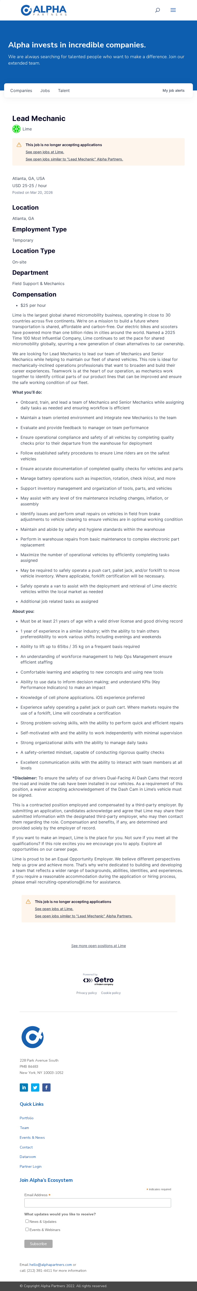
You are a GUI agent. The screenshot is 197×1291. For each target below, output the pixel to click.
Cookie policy (111, 993)
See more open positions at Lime (98, 945)
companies (21, 90)
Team (24, 1127)
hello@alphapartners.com (50, 1264)
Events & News (32, 1137)
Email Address (37, 1195)
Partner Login (31, 1166)
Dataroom (28, 1156)
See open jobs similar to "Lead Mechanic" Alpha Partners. (74, 159)
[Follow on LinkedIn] (24, 1087)
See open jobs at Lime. (45, 152)
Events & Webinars (44, 1230)
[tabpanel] (98, 598)
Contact (26, 1147)
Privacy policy (86, 993)
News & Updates (42, 1221)
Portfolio (27, 1118)
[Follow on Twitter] (35, 1087)
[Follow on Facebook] (46, 1087)
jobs (45, 90)
